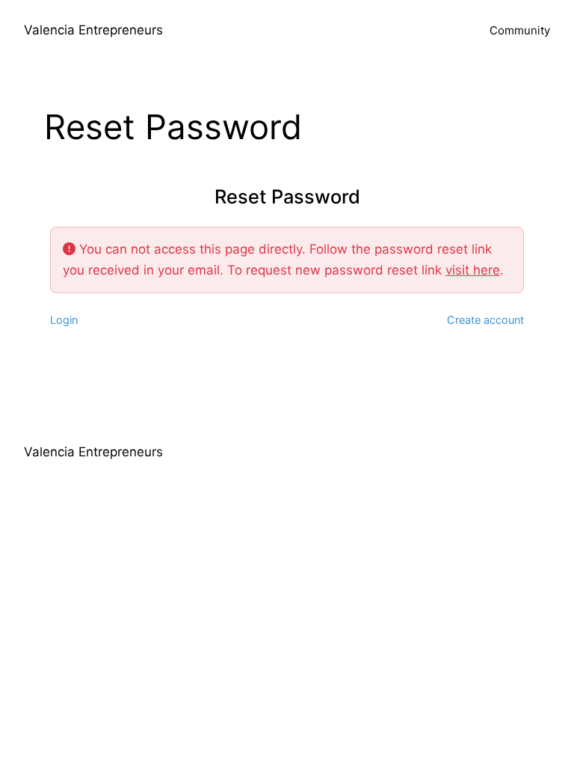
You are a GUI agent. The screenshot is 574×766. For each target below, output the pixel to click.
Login (64, 319)
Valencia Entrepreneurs (93, 29)
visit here (472, 270)
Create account (485, 319)
